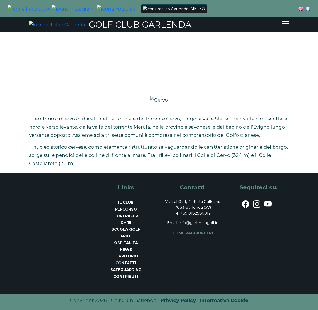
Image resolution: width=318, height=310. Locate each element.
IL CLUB (126, 202)
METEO (198, 9)
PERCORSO (126, 209)
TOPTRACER (126, 216)
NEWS (126, 249)
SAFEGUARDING (126, 270)
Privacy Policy (178, 300)
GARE (126, 222)
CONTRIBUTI (125, 276)
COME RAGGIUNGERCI (194, 233)
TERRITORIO (126, 256)
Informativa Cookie (224, 300)
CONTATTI (125, 263)
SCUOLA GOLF (126, 229)
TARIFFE (126, 236)
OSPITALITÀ (126, 243)
